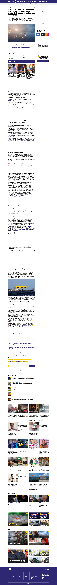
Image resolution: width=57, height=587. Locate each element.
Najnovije (13, 1)
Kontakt (32, 579)
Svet (8, 7)
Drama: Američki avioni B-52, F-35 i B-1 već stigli (18, 346)
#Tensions (17, 167)
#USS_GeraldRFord (27, 228)
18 (10, 382)
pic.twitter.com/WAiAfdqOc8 (19, 99)
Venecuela (22, 359)
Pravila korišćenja (34, 575)
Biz (8, 575)
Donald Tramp (17, 359)
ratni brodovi (25, 361)
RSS (31, 578)
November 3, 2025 (11, 100)
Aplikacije (32, 577)
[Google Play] (45, 575)
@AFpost (11, 99)
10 (10, 7)
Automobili (19, 575)
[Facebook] (38, 34)
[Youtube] (48, 569)
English (26, 575)
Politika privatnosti (34, 576)
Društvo (10, 559)
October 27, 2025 (16, 230)
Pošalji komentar (31, 366)
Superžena (14, 576)
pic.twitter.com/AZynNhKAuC (13, 140)
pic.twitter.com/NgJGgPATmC (13, 269)
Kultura (14, 575)
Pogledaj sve (43, 60)
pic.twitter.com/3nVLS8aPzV (23, 229)
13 (16, 495)
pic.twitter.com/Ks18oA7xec (13, 170)
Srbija (30, 541)
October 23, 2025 (17, 196)
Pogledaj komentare (24, 366)
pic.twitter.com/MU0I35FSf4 (26, 325)
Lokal (19, 576)
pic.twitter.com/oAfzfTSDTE (18, 195)
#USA (12, 135)
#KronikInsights (22, 167)
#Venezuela (12, 136)
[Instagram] (47, 34)
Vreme (26, 576)
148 (10, 377)
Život (8, 576)
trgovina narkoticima (18, 361)
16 (10, 398)
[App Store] (45, 578)
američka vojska (11, 361)
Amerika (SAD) (11, 359)
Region (30, 522)
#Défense (13, 167)
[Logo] (9, 1)
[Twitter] (43, 34)
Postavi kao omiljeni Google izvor (18, 47)
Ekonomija (31, 552)
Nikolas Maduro (28, 359)
